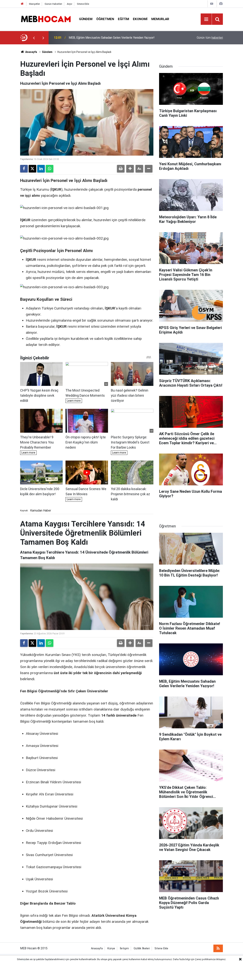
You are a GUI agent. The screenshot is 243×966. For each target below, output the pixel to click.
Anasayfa (31, 51)
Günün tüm (210, 37)
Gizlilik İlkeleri (142, 948)
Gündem (85, 19)
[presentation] (34, 37)
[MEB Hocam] (45, 19)
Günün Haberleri (53, 3)
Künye (111, 948)
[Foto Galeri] (221, 3)
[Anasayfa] (22, 3)
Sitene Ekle (83, 3)
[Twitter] (32, 168)
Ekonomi (140, 19)
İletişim (124, 948)
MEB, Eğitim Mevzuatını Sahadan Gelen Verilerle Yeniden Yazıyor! (112, 37)
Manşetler (34, 3)
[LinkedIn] (41, 168)
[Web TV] (212, 3)
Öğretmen (105, 19)
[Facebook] (24, 168)
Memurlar (160, 19)
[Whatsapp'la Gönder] (49, 168)
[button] (130, 168)
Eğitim (123, 19)
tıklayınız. (221, 959)
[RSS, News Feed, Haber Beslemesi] (218, 948)
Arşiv (69, 3)
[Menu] (206, 19)
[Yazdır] (121, 168)
